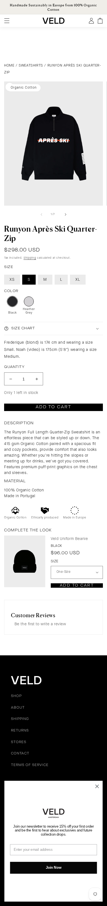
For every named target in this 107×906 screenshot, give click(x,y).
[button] (53, 328)
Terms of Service (30, 765)
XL (77, 280)
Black (12, 312)
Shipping (30, 257)
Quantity (14, 367)
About (18, 707)
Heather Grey (28, 311)
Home (9, 65)
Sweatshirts (31, 65)
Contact (20, 753)
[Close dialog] (97, 786)
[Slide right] (66, 214)
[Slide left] (41, 214)
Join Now (53, 868)
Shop (16, 696)
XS (12, 280)
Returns (20, 730)
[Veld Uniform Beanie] (24, 561)
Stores (18, 742)
